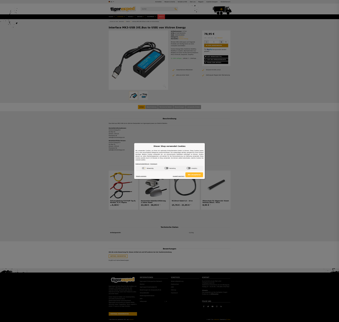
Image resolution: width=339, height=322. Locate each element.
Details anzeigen (141, 176)
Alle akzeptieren (194, 175)
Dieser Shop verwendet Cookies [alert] (169, 146)
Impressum (153, 164)
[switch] (144, 168)
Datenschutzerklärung (142, 164)
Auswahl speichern (179, 176)
